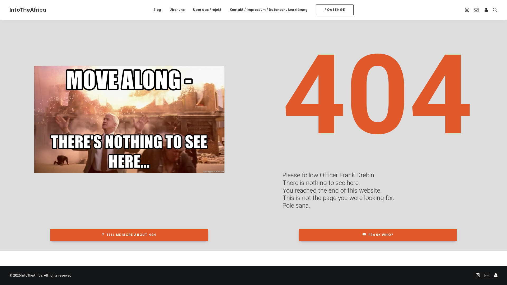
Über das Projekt (207, 9)
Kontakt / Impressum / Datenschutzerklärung (269, 9)
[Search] (493, 10)
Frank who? (380, 234)
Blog (157, 9)
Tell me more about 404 (131, 234)
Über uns (177, 9)
